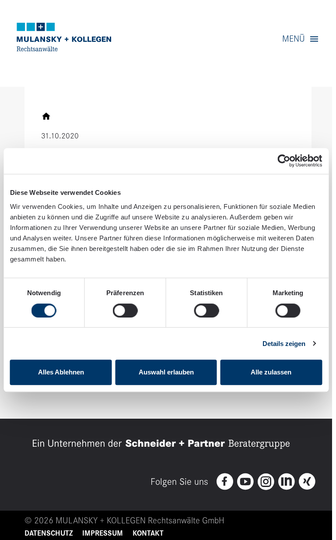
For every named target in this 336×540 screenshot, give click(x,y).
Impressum (102, 533)
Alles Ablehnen (61, 372)
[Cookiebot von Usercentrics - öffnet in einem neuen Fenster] (283, 161)
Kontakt (148, 533)
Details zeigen (283, 343)
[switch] (125, 311)
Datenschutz (48, 533)
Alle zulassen (271, 372)
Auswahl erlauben (166, 372)
